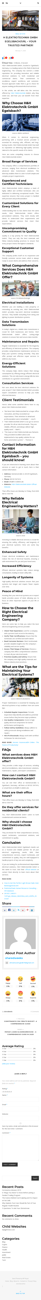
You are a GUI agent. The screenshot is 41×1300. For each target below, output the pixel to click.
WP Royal (25, 1278)
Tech (4, 1260)
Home (7, 1281)
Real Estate (20, 34)
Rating (5, 1089)
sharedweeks (14, 958)
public (4, 1255)
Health (4, 1250)
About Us (16, 1281)
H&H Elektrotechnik (18, 93)
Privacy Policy (32, 1281)
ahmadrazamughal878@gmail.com (21, 963)
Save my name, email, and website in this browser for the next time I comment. (20, 1127)
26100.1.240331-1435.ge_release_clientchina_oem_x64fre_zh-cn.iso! (20, 896)
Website (5, 1114)
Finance (4, 1247)
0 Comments (35, 1012)
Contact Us (23, 1281)
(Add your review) (8, 1064)
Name (5, 1095)
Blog (3, 1242)
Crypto (4, 1244)
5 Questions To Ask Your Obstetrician (15, 1208)
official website (30, 869)
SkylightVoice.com (8, 1230)
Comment (6, 1133)
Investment (6, 1252)
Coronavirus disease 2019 (11, 1190)
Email (4, 1104)
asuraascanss (20, 1284)
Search (35, 1178)
